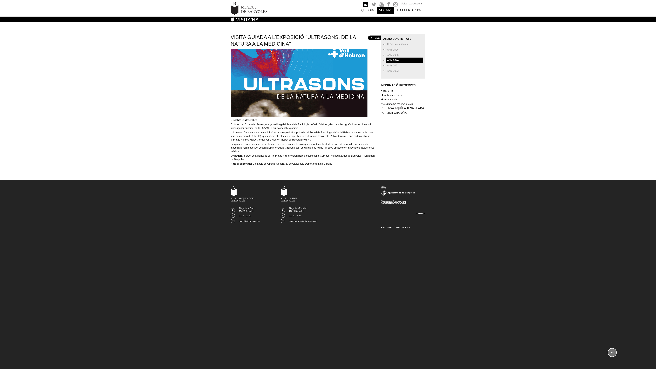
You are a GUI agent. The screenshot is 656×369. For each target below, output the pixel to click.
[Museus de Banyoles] (249, 7)
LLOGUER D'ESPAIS (410, 10)
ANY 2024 (393, 60)
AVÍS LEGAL (386, 227)
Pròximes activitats (397, 44)
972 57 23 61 (245, 215)
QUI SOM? (367, 10)
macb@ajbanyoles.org (249, 221)
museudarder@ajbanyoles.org (303, 221)
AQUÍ (398, 108)
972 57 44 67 (295, 215)
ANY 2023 (393, 65)
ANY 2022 (393, 70)
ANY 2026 (393, 49)
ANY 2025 (393, 54)
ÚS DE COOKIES (402, 227)
